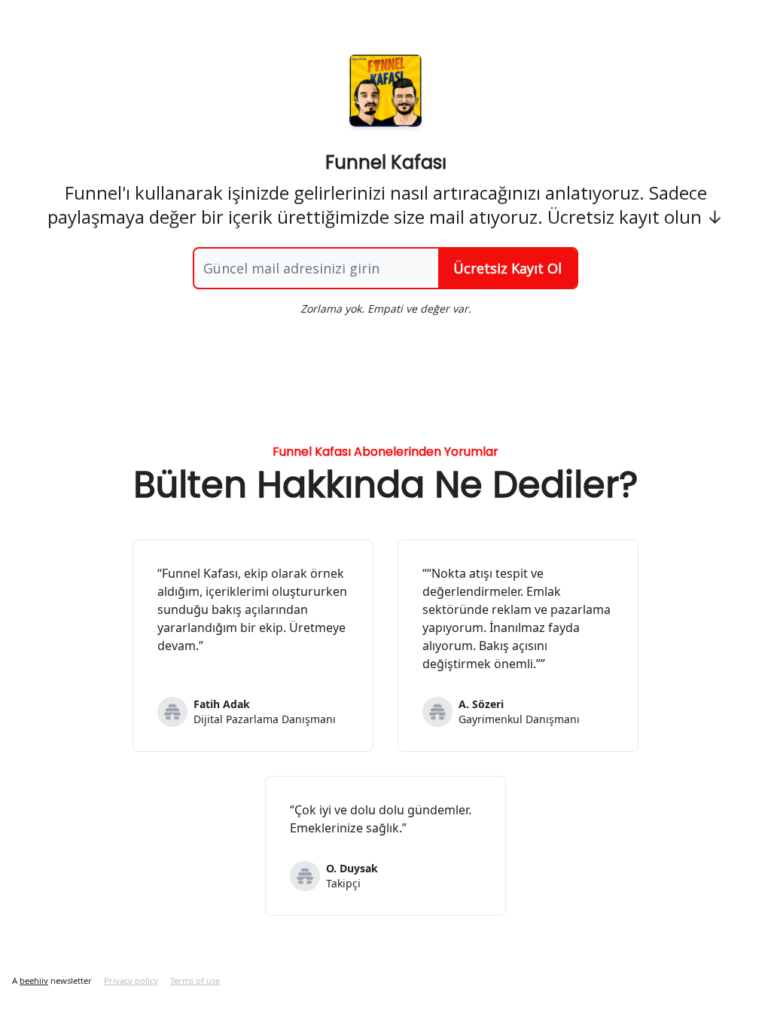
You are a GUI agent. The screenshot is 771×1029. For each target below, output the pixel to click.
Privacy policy (131, 980)
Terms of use (195, 980)
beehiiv (34, 980)
